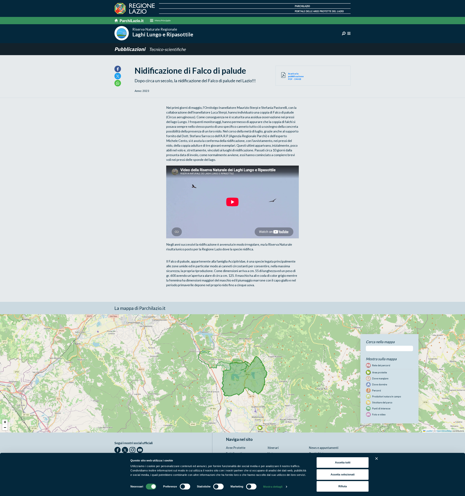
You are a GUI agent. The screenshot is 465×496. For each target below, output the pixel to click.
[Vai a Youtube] (140, 450)
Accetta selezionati (343, 474)
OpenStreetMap (444, 430)
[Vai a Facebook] (117, 450)
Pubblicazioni (130, 49)
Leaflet (428, 430)
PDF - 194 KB (296, 76)
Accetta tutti (342, 462)
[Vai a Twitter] (125, 450)
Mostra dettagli (273, 486)
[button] (259, 427)
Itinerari (273, 448)
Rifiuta (342, 486)
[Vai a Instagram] (132, 450)
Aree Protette (235, 448)
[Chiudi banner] (376, 458)
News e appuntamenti (323, 448)
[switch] (185, 486)
